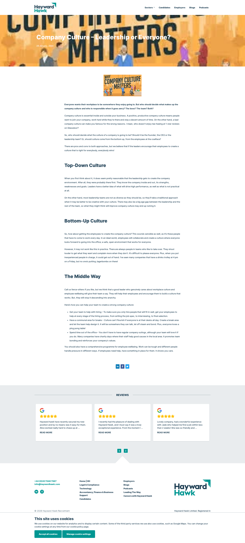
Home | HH (84, 481)
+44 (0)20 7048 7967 (45, 481)
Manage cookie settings (79, 534)
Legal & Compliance (89, 485)
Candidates (164, 7)
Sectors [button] (149, 7)
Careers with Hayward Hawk (138, 496)
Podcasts (204, 7)
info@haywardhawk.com (47, 484)
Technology (85, 488)
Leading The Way (132, 492)
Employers (179, 7)
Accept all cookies (48, 534)
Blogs (192, 7)
